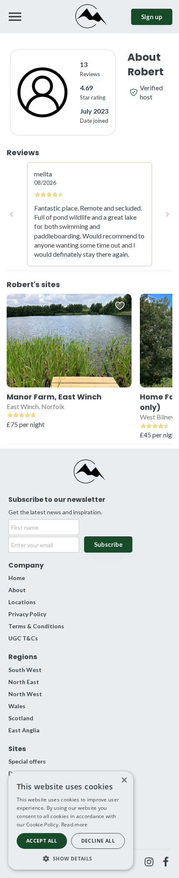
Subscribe (108, 544)
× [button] (124, 780)
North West (25, 693)
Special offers (27, 761)
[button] (71, 857)
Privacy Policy (27, 614)
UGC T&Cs (23, 638)
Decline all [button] (98, 840)
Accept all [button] (41, 840)
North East (23, 681)
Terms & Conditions (36, 626)
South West (25, 669)
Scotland (20, 718)
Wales (16, 705)
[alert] (70, 820)
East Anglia (24, 730)
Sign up (151, 16)
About (17, 589)
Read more (74, 824)
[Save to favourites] (119, 305)
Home (16, 577)
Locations (22, 601)
